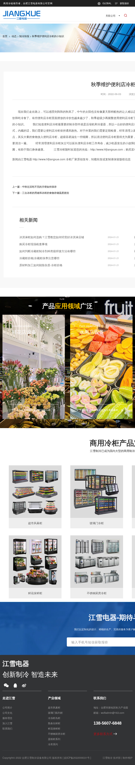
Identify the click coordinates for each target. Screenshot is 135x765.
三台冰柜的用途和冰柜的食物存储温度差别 (45, 192)
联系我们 (7, 728)
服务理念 (7, 718)
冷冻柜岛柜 (54, 718)
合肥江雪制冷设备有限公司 (37, 757)
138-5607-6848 (107, 723)
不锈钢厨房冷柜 (56, 733)
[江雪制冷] (21, 13)
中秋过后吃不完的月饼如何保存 (39, 186)
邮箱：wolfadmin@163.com (109, 712)
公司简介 (7, 707)
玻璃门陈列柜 (55, 712)
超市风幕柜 (54, 707)
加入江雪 (7, 723)
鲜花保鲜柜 (54, 728)
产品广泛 (67, 305)
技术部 (117, 757)
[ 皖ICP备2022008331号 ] (77, 757)
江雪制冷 (107, 757)
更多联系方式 (103, 733)
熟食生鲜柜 (54, 723)
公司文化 (7, 712)
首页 (4, 36)
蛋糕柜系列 (54, 739)
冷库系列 (53, 744)
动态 (14, 36)
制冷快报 (24, 36)
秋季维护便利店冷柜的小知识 (48, 36)
